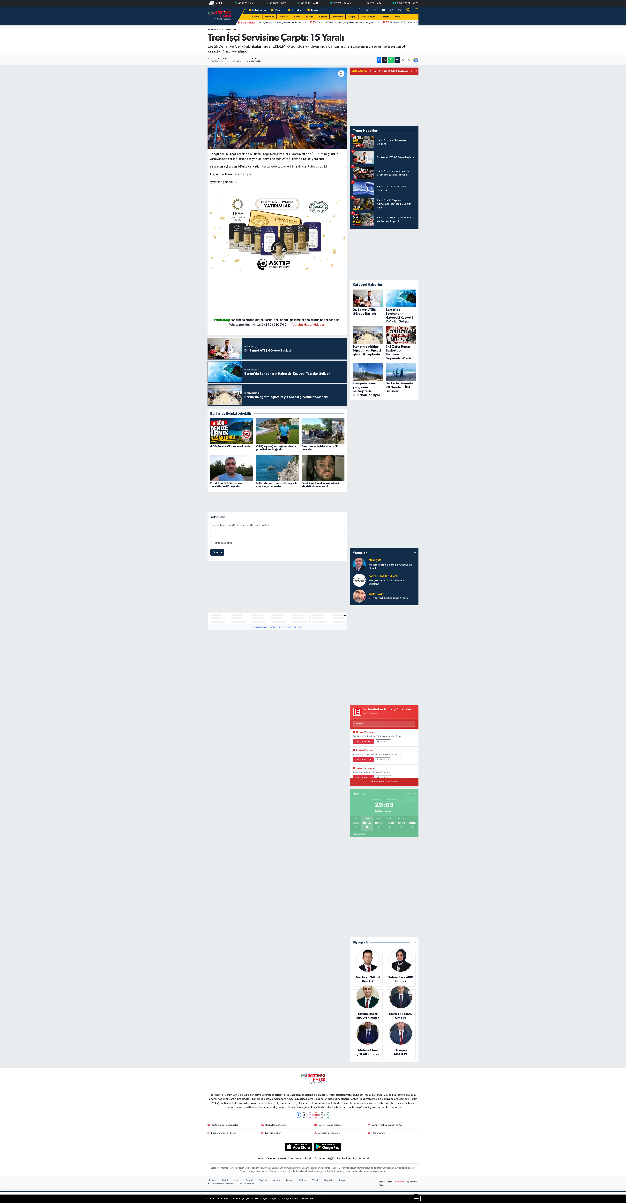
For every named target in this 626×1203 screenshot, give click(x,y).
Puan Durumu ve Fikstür (223, 1133)
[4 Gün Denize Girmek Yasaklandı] (231, 431)
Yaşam (309, 16)
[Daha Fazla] (397, 60)
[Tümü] (414, 553)
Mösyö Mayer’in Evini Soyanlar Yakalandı (387, 582)
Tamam (415, 1198)
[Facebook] (298, 1115)
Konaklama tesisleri (223, 1184)
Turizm (385, 16)
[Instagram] (310, 1115)
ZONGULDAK (229, 30)
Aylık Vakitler (361, 834)
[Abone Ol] (415, 60)
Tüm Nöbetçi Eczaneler (386, 782)
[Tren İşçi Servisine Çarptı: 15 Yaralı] (277, 108)
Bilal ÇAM (375, 560)
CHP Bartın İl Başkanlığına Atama (388, 598)
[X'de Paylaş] (384, 60)
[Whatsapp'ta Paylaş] (391, 60)
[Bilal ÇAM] (359, 564)
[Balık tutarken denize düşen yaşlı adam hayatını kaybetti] (277, 468)
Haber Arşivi (378, 1133)
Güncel (269, 16)
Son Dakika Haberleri (329, 1133)
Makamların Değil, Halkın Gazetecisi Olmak (390, 566)
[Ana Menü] (415, 10)
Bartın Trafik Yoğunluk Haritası (387, 1125)
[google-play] (327, 1146)
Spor (297, 16)
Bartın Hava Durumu (275, 1125)
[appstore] (298, 1146)
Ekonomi (337, 16)
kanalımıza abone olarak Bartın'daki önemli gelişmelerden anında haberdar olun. (286, 320)
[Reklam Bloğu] (277, 233)
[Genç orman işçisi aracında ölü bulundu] (323, 431)
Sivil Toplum (368, 16)
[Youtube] (316, 1115)
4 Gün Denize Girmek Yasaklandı (230, 446)
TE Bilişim (399, 1182)
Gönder (217, 552)
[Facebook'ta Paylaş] (379, 60)
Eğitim (323, 16)
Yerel (398, 16)
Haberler (213, 30)
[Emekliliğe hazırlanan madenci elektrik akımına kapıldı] (323, 468)
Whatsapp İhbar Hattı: (259, 324)
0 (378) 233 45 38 (365, 742)
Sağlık (352, 16)
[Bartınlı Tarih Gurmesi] (359, 580)
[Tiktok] (322, 1115)
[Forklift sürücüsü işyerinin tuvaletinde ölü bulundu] (231, 468)
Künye (315, 10)
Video (278, 10)
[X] (304, 1115)
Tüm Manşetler (273, 1133)
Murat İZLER (376, 594)
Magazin (328, 1180)
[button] (412, 71)
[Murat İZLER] (359, 596)
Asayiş (256, 16)
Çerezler (319, 1198)
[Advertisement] (277, 294)
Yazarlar (296, 10)
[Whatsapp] (327, 1115)
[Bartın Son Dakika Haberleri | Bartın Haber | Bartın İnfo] (220, 16)
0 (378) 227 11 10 (364, 760)
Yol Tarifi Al (384, 742)
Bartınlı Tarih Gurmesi (383, 576)
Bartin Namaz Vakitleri (330, 1125)
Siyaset (283, 16)
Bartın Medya (247, 1184)
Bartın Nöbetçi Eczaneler (225, 1125)
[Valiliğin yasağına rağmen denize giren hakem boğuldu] (277, 431)
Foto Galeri (259, 10)
